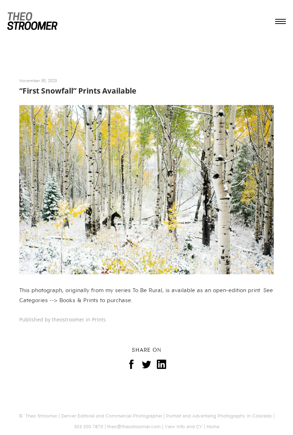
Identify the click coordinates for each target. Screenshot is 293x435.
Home (213, 426)
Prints (99, 319)
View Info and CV (184, 426)
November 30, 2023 (38, 80)
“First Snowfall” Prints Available (77, 90)
